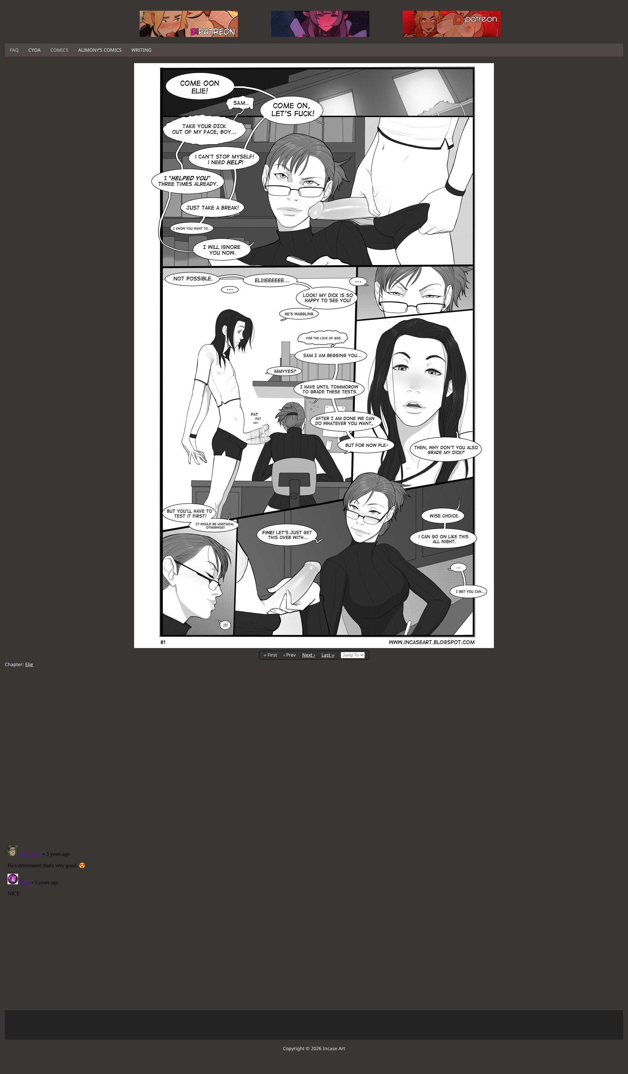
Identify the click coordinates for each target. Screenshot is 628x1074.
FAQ (14, 50)
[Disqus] (314, 756)
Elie (29, 664)
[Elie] (314, 646)
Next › (308, 655)
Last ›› (328, 655)
